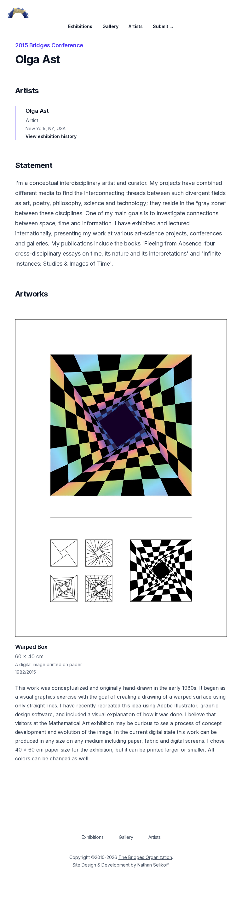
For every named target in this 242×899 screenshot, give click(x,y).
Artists (136, 26)
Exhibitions (80, 26)
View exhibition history (51, 136)
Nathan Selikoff (153, 864)
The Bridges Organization (145, 857)
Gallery (110, 26)
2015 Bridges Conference (49, 45)
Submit (163, 26)
